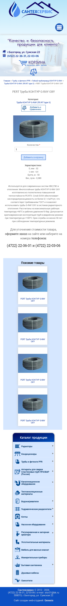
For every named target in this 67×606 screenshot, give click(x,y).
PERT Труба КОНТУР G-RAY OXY (32, 300)
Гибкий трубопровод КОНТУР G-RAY (47, 81)
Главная (7, 81)
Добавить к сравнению (35, 108)
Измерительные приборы (34, 557)
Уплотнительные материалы (35, 542)
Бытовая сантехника (31, 565)
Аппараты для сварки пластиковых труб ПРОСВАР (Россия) (35, 471)
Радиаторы (26, 446)
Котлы (24, 517)
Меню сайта (59, 27)
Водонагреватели (30, 501)
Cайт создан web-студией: (33, 600)
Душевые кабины (30, 573)
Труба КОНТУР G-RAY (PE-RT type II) (19, 84)
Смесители (27, 580)
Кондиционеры (29, 454)
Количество (33, 145)
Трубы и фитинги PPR (21, 81)
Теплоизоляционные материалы (31, 492)
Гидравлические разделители (36, 509)
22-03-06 (33, 55)
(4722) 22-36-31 (16, 55)
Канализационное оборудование (30, 482)
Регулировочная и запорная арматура (35, 533)
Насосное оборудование (33, 524)
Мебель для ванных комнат (35, 550)
